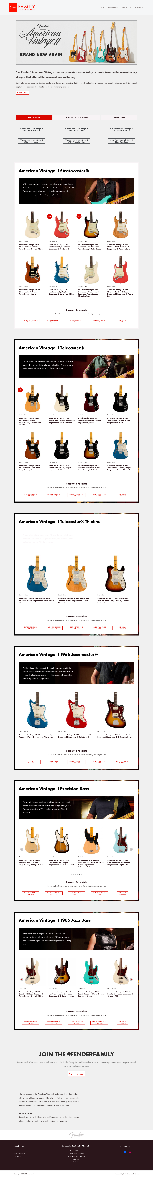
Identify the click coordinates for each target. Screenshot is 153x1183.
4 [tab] (77, 875)
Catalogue (138, 8)
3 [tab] (75, 875)
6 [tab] (82, 875)
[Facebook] (125, 1151)
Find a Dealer (113, 8)
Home (103, 8)
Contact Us (126, 8)
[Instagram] (130, 1151)
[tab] (34, 117)
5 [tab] (80, 875)
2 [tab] (73, 875)
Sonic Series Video (19, 1154)
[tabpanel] (32, 849)
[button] (21, 849)
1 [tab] (71, 875)
